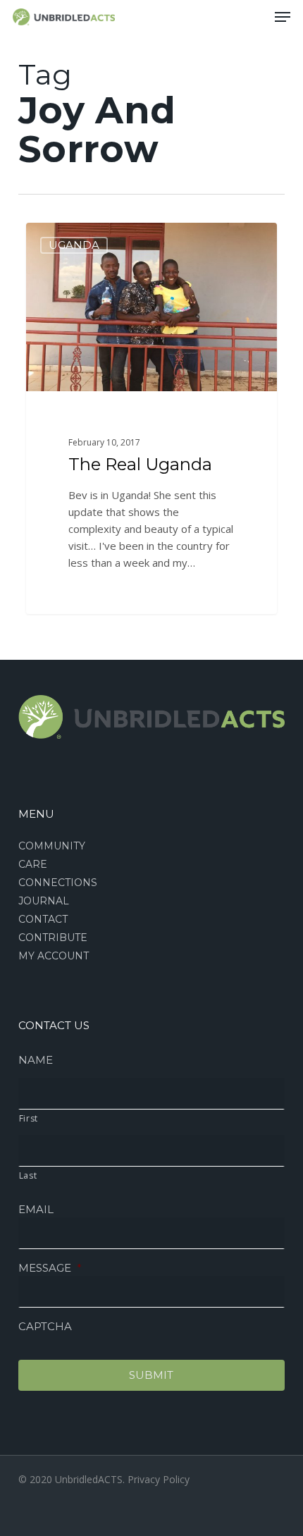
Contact (43, 919)
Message (50, 1267)
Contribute (52, 937)
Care (32, 864)
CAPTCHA (45, 1326)
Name (35, 1060)
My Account (53, 956)
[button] (282, 17)
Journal (43, 901)
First (28, 1118)
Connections (57, 882)
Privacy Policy (159, 1479)
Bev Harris (75, 239)
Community (51, 846)
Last (28, 1175)
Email (36, 1209)
